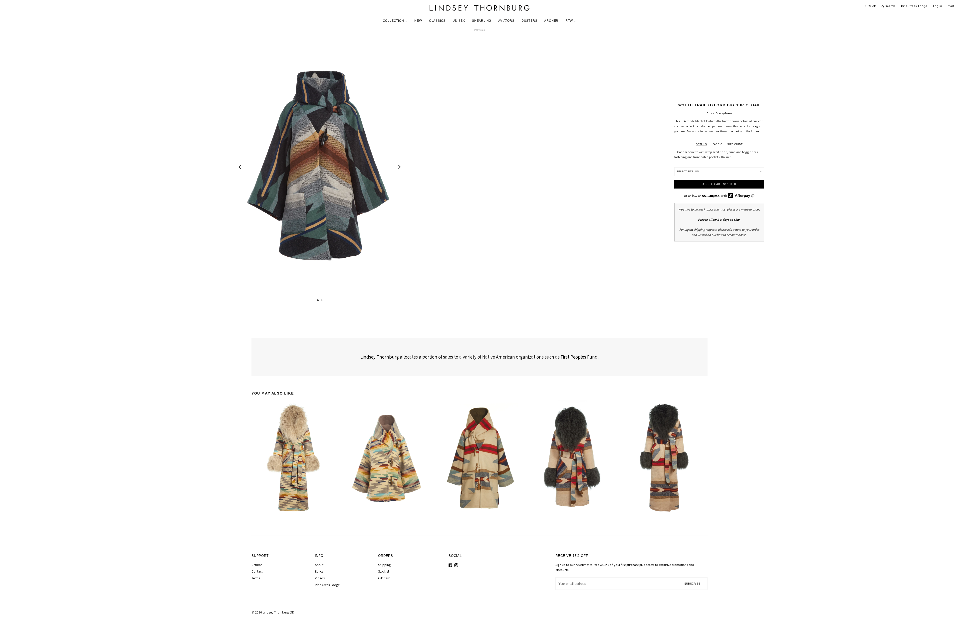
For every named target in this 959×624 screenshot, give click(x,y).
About (319, 565)
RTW (569, 20)
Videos (320, 578)
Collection (394, 20)
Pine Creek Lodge (914, 6)
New (418, 20)
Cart (951, 6)
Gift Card (384, 578)
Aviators (506, 20)
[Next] (399, 167)
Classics (437, 20)
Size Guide (735, 144)
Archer (551, 20)
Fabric (717, 144)
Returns (256, 565)
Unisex (459, 20)
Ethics (319, 571)
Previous (479, 29)
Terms (255, 578)
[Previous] (240, 167)
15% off (870, 6)
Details (701, 144)
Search (889, 6)
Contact (256, 571)
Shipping (384, 565)
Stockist (383, 571)
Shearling (481, 20)
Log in (937, 6)
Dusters (529, 20)
